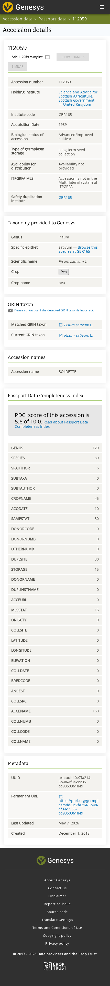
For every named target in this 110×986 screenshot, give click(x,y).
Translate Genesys (57, 919)
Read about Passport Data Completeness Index (51, 424)
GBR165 (65, 197)
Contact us (57, 888)
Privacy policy (57, 943)
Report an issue (57, 904)
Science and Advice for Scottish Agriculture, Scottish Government (78, 96)
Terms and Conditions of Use (57, 927)
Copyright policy (57, 935)
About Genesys (57, 880)
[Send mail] (10, 310)
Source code (57, 911)
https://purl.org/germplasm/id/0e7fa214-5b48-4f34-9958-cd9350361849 (78, 806)
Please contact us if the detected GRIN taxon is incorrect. (54, 310)
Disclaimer (57, 896)
